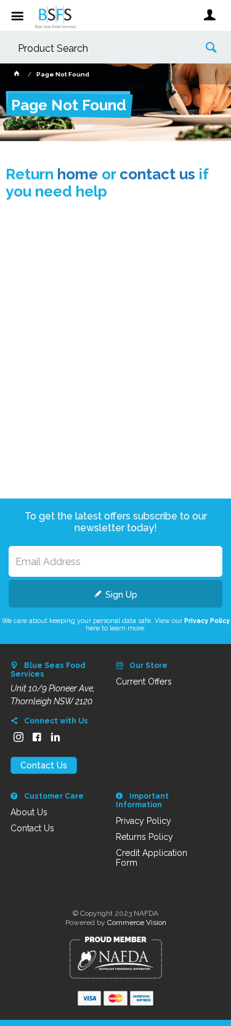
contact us (157, 174)
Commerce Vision (136, 922)
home (77, 174)
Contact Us (43, 765)
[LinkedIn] (55, 737)
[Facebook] (37, 737)
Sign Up (121, 595)
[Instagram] (18, 737)
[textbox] (96, 49)
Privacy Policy (207, 620)
